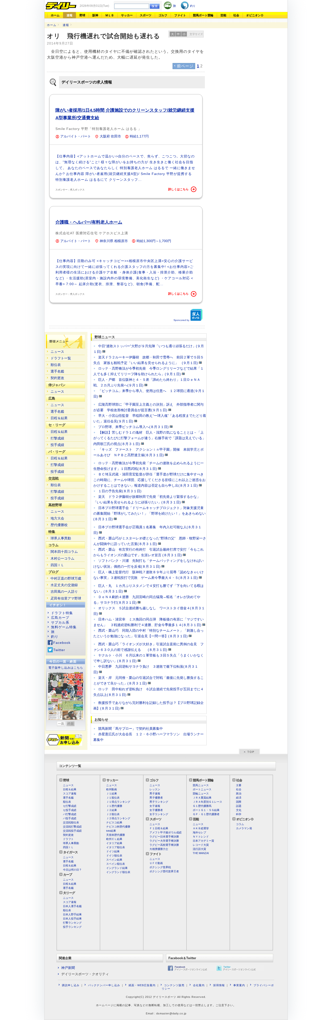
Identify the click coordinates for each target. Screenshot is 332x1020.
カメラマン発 (244, 828)
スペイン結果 (114, 859)
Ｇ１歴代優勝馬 (202, 805)
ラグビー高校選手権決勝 (164, 844)
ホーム (55, 15)
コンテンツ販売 (174, 985)
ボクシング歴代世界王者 (164, 871)
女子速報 (154, 805)
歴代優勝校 (59, 525)
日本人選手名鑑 (72, 906)
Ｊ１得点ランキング (118, 801)
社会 (236, 15)
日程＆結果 (59, 418)
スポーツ (145, 15)
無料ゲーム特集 (64, 627)
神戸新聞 (68, 968)
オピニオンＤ (255, 15)
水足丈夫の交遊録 (64, 585)
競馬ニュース (201, 785)
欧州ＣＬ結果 (114, 839)
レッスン (154, 789)
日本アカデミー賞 (203, 840)
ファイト (180, 15)
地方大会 (57, 518)
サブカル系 (60, 622)
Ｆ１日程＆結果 (158, 828)
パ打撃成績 (69, 814)
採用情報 (219, 985)
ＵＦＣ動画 (156, 863)
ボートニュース (202, 789)
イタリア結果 (114, 843)
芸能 (223, 15)
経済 (238, 797)
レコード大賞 (201, 844)
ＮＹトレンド (201, 836)
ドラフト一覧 (61, 358)
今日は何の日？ (72, 869)
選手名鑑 (57, 371)
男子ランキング (158, 801)
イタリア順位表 (115, 847)
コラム (240, 824)
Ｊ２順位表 (113, 814)
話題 (238, 805)
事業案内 (239, 985)
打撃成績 (57, 438)
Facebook (61, 643)
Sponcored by (181, 320)
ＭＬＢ (109, 15)
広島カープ (60, 617)
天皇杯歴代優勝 (115, 834)
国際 (238, 801)
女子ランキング (158, 814)
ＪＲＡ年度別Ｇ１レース (207, 801)
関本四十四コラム (64, 552)
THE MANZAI (201, 853)
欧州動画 (111, 789)
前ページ (185, 66)
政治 (238, 793)
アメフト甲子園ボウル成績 (165, 832)
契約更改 (57, 378)
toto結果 (111, 830)
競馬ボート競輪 (203, 15)
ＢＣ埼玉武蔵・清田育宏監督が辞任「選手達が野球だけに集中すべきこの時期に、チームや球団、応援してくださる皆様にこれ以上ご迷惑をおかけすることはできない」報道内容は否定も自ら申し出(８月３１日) (149, 479)
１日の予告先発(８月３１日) (119, 491)
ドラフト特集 (62, 613)
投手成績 (57, 445)
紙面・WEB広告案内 (142, 985)
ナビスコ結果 (114, 822)
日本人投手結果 (72, 918)
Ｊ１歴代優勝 (114, 805)
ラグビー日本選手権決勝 (164, 836)
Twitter (59, 650)
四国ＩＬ (57, 565)
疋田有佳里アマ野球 (66, 598)
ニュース (57, 352)
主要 (238, 785)
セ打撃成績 (69, 805)
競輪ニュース (201, 793)
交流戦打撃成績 (72, 826)
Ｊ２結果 (111, 810)
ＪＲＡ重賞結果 (202, 797)
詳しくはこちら (178, 189)
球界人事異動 (61, 538)
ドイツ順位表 (114, 855)
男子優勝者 (156, 797)
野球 (82, 15)
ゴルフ (162, 15)
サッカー (127, 15)
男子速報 (154, 793)
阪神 (95, 15)
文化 (238, 810)
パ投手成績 (69, 818)
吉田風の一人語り (64, 591)
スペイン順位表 (115, 863)
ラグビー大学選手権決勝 (164, 840)
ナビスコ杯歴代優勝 (118, 826)
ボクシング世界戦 (160, 867)
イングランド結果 (117, 867)
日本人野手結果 (72, 914)
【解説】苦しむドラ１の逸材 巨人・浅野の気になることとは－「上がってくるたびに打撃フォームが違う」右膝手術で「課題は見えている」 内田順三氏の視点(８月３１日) (151, 438)
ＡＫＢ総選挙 (201, 828)
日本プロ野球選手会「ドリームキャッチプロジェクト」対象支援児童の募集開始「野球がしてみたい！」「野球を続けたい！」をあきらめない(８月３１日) (149, 513)
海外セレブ (199, 832)
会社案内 (199, 985)
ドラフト (68, 839)
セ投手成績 (69, 810)
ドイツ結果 (113, 851)
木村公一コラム (62, 558)
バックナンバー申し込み (104, 985)
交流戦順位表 (71, 822)
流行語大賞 (199, 848)
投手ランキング (72, 926)
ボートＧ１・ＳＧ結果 (206, 810)
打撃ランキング (72, 922)
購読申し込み (70, 985)
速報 (69, 15)
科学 (238, 814)
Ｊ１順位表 (113, 797)
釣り (54, 636)
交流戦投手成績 (72, 830)
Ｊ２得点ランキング (118, 818)
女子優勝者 (156, 810)
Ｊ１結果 (111, 793)
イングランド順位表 (118, 872)
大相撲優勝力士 (158, 848)
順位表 (56, 365)
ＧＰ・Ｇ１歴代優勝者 (206, 814)
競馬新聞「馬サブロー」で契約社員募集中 (130, 728)
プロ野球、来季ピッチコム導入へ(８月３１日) (133, 427)
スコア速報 (69, 793)
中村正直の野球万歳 (66, 578)
